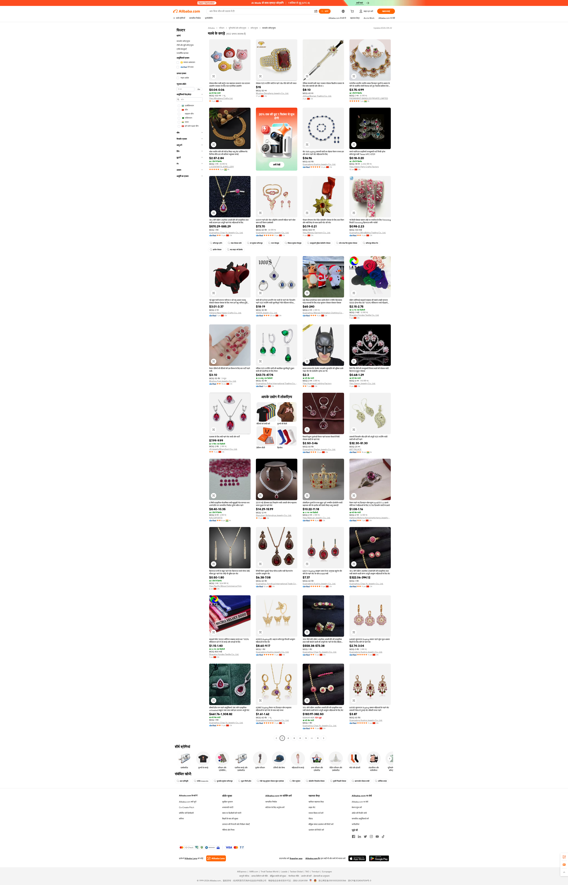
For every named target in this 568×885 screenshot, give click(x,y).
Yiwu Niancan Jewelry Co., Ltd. (316, 518)
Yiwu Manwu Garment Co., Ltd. (316, 232)
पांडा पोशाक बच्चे (236, 243)
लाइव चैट (312, 807)
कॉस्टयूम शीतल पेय (372, 243)
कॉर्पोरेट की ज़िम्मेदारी (186, 813)
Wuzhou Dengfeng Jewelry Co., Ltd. (272, 93)
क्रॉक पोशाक (217, 250)
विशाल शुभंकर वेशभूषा (294, 243)
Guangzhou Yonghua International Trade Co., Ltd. (276, 583)
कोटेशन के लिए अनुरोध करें (274, 807)
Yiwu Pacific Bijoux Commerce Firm (225, 586)
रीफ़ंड (311, 818)
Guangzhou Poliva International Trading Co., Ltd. (276, 383)
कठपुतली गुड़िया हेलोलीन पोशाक (320, 243)
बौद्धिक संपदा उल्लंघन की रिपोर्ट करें (321, 824)
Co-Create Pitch (186, 807)
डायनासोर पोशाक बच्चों (362, 781)
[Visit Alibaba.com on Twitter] (365, 836)
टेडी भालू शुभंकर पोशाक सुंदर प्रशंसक (272, 781)
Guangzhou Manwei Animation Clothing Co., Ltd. (323, 313)
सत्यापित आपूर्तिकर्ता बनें (360, 818)
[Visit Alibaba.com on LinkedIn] (359, 836)
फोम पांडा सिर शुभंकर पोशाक (348, 243)
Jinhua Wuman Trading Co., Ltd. (317, 96)
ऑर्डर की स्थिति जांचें (359, 813)
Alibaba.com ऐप (312, 858)
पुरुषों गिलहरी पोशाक (339, 781)
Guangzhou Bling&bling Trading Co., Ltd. (367, 232)
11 (317, 738)
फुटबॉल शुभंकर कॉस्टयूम (225, 781)
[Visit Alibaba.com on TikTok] (383, 836)
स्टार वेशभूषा (275, 243)
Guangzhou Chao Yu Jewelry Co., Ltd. (226, 232)
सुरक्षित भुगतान (227, 802)
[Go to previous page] (276, 738)
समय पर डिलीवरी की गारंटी (231, 813)
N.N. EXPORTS (215, 518)
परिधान (221, 28)
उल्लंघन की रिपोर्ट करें (316, 830)
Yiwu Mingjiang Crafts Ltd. (221, 98)
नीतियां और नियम (228, 830)
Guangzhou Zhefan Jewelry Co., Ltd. (319, 449)
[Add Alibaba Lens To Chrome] (216, 858)
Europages (327, 871)
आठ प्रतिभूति (184, 781)
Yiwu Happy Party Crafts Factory (364, 166)
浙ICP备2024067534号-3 (359, 880)
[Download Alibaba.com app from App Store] (357, 858)
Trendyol (316, 871)
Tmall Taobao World (269, 871)
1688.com (253, 871)
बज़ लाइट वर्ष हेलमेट (236, 250)
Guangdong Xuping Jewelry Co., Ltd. (319, 164)
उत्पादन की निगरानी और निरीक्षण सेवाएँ (236, 824)
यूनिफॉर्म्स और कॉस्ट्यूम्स (237, 28)
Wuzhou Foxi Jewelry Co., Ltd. (222, 381)
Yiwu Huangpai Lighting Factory (317, 383)
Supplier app (296, 858)
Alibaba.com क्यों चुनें (187, 802)
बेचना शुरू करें (357, 807)
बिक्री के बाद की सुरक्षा (230, 818)
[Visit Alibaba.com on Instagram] (371, 836)
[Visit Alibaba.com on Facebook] (353, 836)
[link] (564, 857)
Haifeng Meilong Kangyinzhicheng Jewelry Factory (370, 518)
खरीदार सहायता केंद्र (316, 802)
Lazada (284, 871)
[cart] (353, 11)
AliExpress (242, 871)
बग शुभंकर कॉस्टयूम (256, 243)
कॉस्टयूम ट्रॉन (217, 243)
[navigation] (189, 383)
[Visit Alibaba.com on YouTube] (377, 836)
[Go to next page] (323, 738)
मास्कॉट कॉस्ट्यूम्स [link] (269, 28)
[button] (316, 11)
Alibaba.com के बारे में (188, 795)
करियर (181, 818)
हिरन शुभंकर (296, 781)
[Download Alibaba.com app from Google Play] (379, 858)
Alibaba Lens (191, 858)
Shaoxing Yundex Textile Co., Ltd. (364, 315)
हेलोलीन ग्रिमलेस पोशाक (317, 781)
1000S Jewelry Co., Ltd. (266, 313)
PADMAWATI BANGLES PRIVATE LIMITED (368, 98)
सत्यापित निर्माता (271, 802)
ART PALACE (355, 449)
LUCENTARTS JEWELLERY (221, 166)
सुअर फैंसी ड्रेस (246, 781)
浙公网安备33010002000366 (332, 880)
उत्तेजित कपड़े (382, 781)
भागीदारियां (355, 824)
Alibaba (211, 28)
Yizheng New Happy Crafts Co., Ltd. (225, 313)
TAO (307, 871)
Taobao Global (296, 871)
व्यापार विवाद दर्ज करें (316, 813)
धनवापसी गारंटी (227, 807)
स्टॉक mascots (202, 781)
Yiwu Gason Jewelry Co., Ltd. (362, 383)
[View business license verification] (310, 880)
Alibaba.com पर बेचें (360, 802)
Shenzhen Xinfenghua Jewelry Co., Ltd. (273, 515)
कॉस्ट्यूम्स (254, 28)
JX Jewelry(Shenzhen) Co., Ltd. (223, 449)
